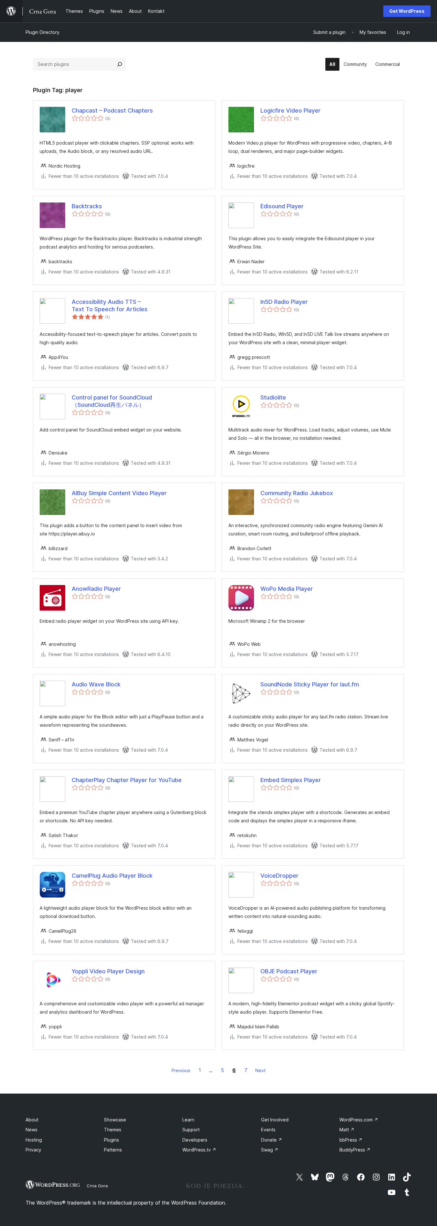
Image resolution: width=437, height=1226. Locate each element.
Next (260, 1070)
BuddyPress (354, 1149)
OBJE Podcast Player (288, 971)
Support (191, 1129)
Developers (194, 1140)
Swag (269, 1149)
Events (268, 1129)
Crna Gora (97, 1185)
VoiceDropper (279, 875)
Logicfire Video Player (290, 110)
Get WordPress (407, 11)
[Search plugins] (119, 64)
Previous (180, 1070)
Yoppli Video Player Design (108, 971)
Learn (188, 1119)
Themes (112, 1129)
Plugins (111, 1140)
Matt (346, 1129)
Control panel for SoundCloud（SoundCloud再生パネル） (112, 401)
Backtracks (87, 206)
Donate (271, 1140)
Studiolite (273, 397)
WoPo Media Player (286, 588)
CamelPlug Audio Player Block (112, 875)
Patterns (113, 1149)
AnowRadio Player (96, 588)
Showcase (115, 1119)
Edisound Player (282, 206)
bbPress (350, 1140)
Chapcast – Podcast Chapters (112, 110)
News (31, 1129)
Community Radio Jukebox (296, 493)
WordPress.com (358, 1119)
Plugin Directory (43, 32)
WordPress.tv (199, 1149)
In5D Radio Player (284, 301)
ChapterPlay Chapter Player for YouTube (127, 780)
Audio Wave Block (96, 684)
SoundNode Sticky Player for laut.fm (309, 684)
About (32, 1119)
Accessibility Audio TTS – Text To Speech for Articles (109, 305)
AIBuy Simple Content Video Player (119, 493)
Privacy (33, 1149)
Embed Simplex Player (290, 780)
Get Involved (275, 1119)
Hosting (34, 1140)
